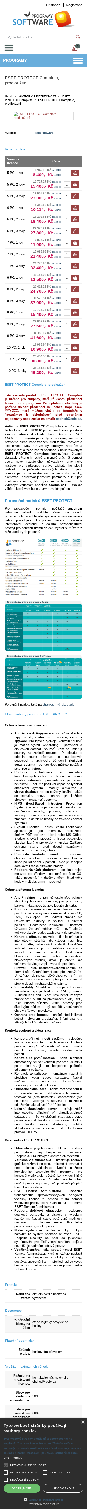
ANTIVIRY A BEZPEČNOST (37, 96)
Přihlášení (53, 5)
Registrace (74, 5)
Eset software (44, 133)
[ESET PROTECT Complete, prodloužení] (44, 116)
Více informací (13, 1457)
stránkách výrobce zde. (59, 704)
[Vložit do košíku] (75, 173)
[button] (43, 1499)
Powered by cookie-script (44, 1504)
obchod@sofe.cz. (69, 419)
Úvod (8, 96)
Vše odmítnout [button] (63, 1488)
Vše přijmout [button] (22, 1488)
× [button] (83, 1422)
